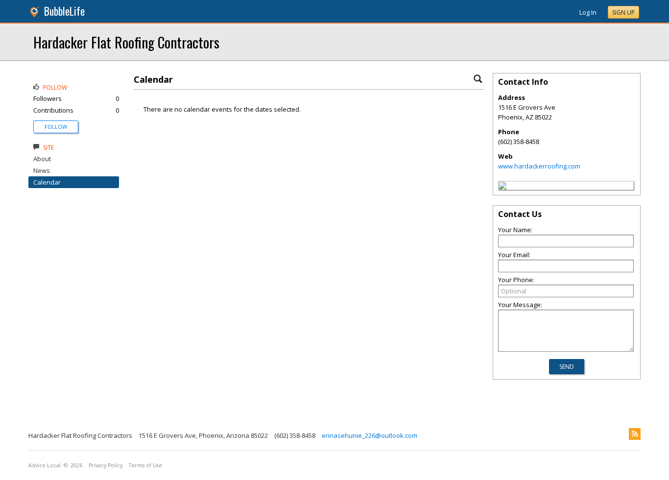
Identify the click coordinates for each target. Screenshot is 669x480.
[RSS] (635, 434)
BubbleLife (64, 11)
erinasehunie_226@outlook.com (369, 435)
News (41, 170)
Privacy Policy (105, 465)
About (42, 158)
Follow (56, 126)
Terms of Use (145, 465)
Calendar (47, 182)
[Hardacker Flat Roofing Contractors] (502, 187)
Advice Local (44, 465)
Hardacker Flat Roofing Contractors (126, 41)
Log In (588, 12)
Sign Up (623, 12)
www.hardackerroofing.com (539, 166)
